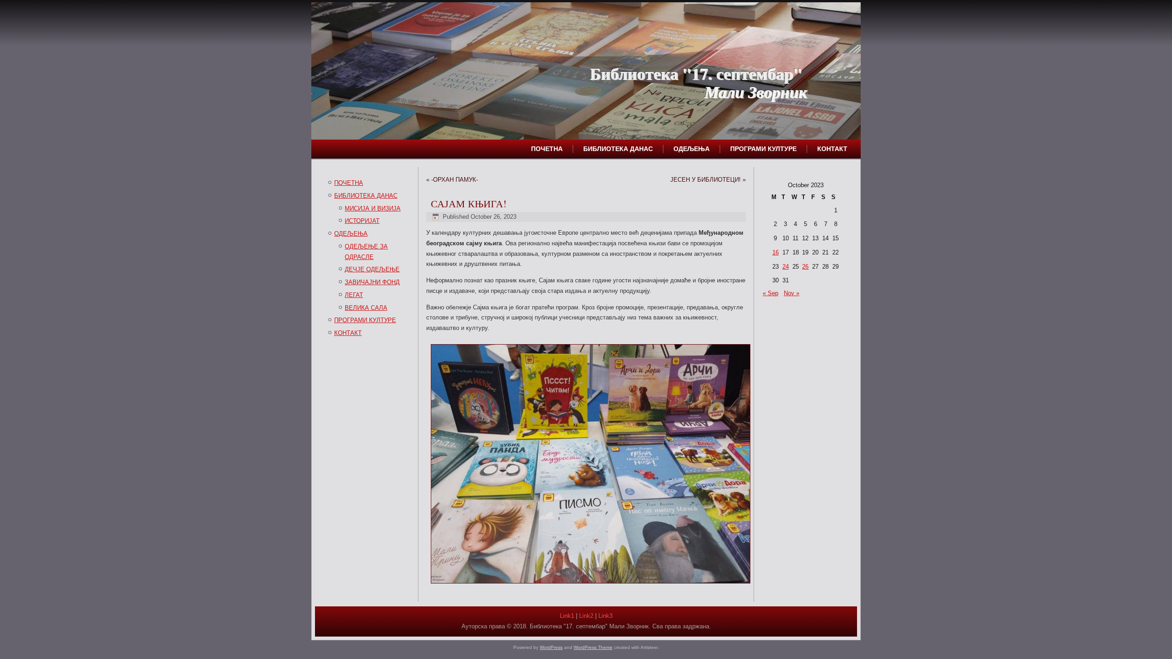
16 (775, 252)
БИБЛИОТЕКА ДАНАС (618, 148)
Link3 (605, 615)
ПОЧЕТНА (547, 148)
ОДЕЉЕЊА (691, 148)
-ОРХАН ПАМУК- (454, 179)
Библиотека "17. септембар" (696, 73)
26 (805, 266)
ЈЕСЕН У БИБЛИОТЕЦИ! (705, 179)
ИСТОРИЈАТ (362, 220)
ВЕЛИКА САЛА (366, 307)
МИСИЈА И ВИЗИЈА (373, 208)
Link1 (567, 615)
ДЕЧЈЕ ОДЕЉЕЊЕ (372, 269)
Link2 (586, 615)
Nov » (791, 293)
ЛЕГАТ (354, 295)
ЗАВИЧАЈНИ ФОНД (372, 282)
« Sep (770, 293)
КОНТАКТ (832, 148)
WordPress (551, 647)
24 (785, 266)
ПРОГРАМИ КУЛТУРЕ (763, 148)
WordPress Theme (593, 647)
